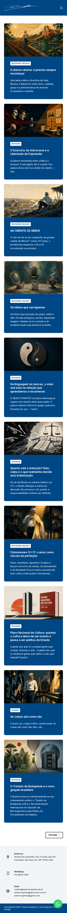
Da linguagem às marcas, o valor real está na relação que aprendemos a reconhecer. (31, 387)
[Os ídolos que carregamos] (33, 277)
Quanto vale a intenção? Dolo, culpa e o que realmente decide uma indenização (31, 471)
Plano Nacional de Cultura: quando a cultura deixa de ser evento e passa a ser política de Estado (33, 636)
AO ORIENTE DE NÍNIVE (25, 230)
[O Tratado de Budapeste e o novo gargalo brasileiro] (33, 756)
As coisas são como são (26, 716)
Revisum (16, 144)
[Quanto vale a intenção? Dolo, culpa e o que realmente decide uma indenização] (33, 438)
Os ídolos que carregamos (27, 307)
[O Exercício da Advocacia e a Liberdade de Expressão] (33, 120)
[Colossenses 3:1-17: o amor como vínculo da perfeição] (33, 522)
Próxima (52, 835)
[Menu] (61, 7)
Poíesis (15, 710)
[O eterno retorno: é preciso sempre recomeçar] (33, 40)
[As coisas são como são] (33, 686)
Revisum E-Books (21, 63)
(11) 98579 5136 (21, 875)
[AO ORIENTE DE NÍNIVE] (33, 200)
